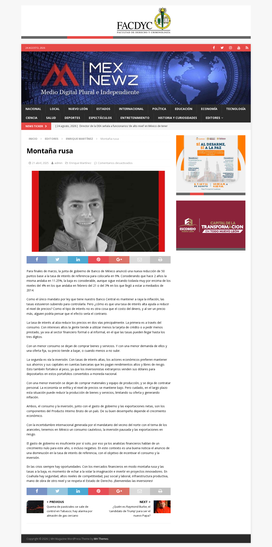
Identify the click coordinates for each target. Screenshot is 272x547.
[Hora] (247, 47)
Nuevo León (78, 109)
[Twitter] (222, 47)
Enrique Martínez (80, 163)
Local (55, 109)
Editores (213, 118)
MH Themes (101, 539)
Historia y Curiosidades (177, 118)
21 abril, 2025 (40, 163)
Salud (51, 118)
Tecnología (236, 109)
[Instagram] (230, 47)
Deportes (72, 118)
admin (58, 163)
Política (159, 109)
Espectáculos (100, 118)
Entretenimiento (134, 118)
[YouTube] (238, 47)
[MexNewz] (136, 102)
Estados (103, 109)
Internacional (131, 109)
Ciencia (31, 118)
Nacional (33, 109)
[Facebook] (214, 47)
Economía (209, 109)
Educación (183, 109)
